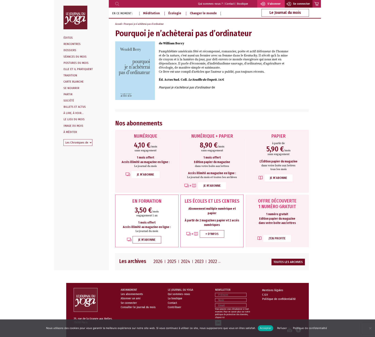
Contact (230, 3)
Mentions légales (272, 290)
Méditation (151, 13)
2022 (212, 261)
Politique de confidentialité (279, 299)
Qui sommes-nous (179, 294)
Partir (67, 94)
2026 (158, 261)
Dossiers (69, 50)
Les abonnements (132, 294)
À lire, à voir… (73, 113)
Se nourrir (71, 88)
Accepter (265, 328)
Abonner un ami (130, 298)
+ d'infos (212, 234)
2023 (199, 261)
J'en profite (277, 238)
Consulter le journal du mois (138, 307)
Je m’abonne (145, 174)
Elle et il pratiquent (78, 69)
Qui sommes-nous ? (210, 3)
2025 (171, 261)
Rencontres (71, 44)
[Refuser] (370, 328)
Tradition (70, 75)
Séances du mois (75, 56)
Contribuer (174, 307)
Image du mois (73, 125)
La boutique (175, 298)
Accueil (118, 24)
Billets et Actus (74, 107)
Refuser (282, 328)
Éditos (68, 37)
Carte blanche (73, 81)
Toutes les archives (288, 262)
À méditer (70, 132)
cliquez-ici (220, 317)
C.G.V (265, 294)
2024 (185, 261)
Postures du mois (75, 63)
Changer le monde (203, 13)
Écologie (174, 13)
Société (68, 100)
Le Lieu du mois (74, 119)
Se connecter (129, 303)
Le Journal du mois (285, 12)
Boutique (242, 3)
